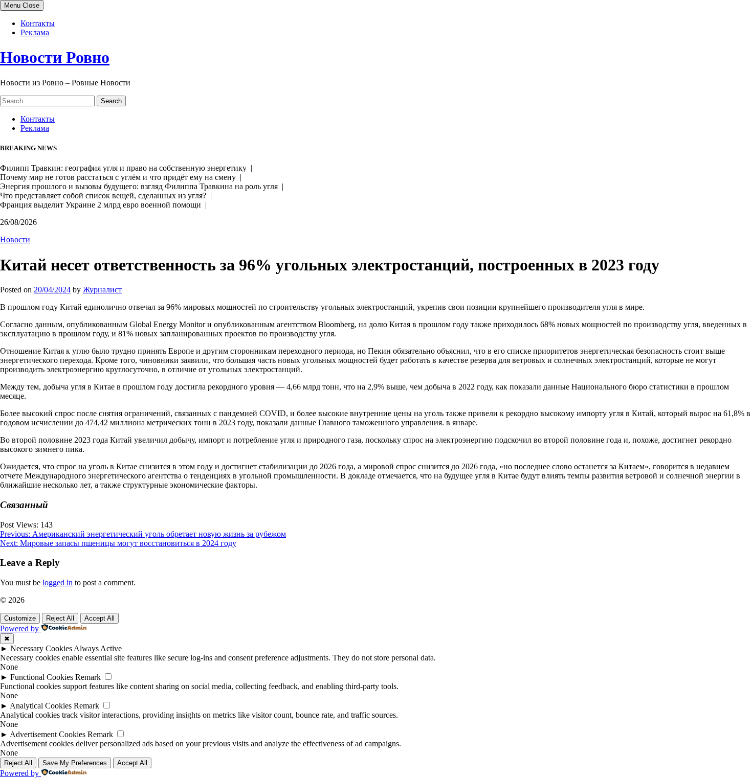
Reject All (60, 618)
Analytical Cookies (41, 705)
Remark (88, 677)
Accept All (99, 618)
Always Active (98, 648)
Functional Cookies (41, 677)
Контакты (37, 23)
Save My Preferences (74, 763)
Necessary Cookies (41, 648)
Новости (15, 239)
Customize (20, 618)
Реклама (34, 32)
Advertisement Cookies (47, 734)
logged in (57, 582)
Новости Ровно (54, 57)
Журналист (102, 289)
